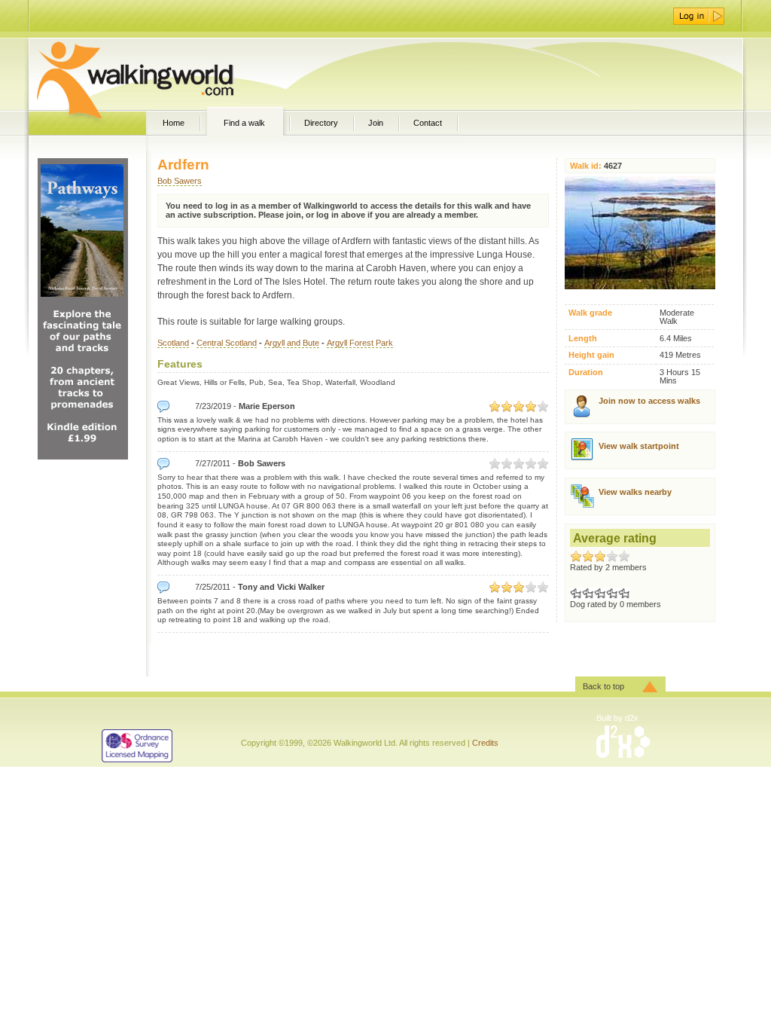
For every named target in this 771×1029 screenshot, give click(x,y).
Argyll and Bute (291, 342)
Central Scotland (227, 342)
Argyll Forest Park (360, 342)
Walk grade (590, 313)
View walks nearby (635, 491)
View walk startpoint (639, 445)
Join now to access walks (649, 400)
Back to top (603, 686)
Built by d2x (617, 717)
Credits (485, 742)
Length (582, 338)
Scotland (173, 342)
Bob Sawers (179, 180)
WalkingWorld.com (161, 73)
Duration (585, 372)
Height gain (591, 355)
